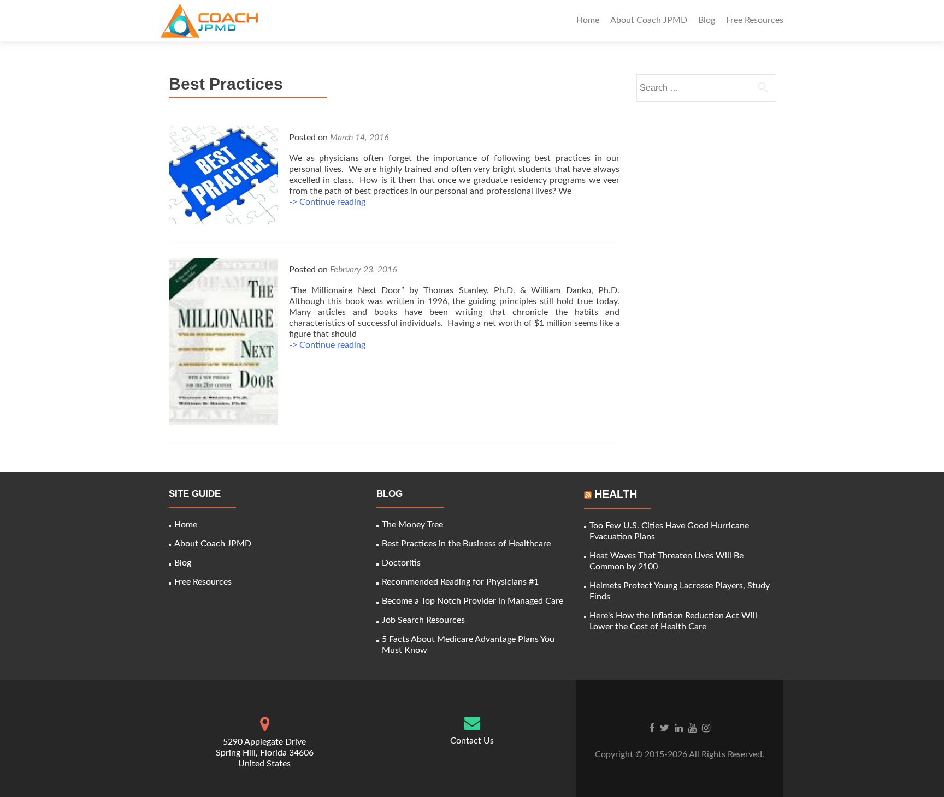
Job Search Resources (423, 620)
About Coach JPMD (648, 20)
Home (587, 20)
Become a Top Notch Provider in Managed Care (472, 601)
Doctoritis (401, 562)
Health (615, 494)
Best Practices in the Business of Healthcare (466, 543)
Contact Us (472, 740)
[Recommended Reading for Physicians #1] (223, 341)
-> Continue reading (327, 202)
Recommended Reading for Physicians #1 (460, 582)
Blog (706, 20)
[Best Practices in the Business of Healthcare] (223, 174)
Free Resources (754, 20)
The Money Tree (412, 524)
